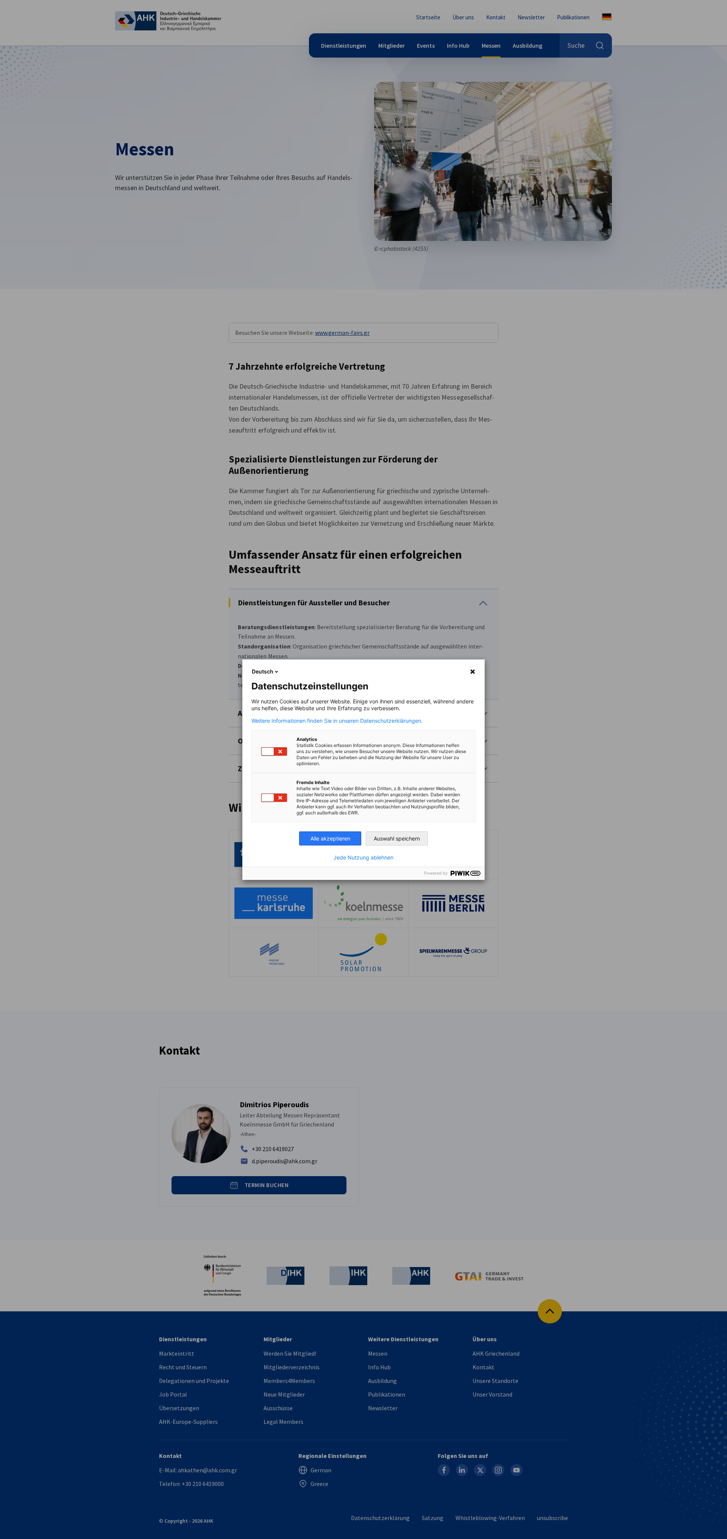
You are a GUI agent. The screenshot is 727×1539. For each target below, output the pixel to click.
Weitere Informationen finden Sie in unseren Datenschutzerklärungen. (337, 721)
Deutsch (262, 671)
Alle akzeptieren (330, 838)
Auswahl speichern (397, 838)
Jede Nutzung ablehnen (363, 858)
